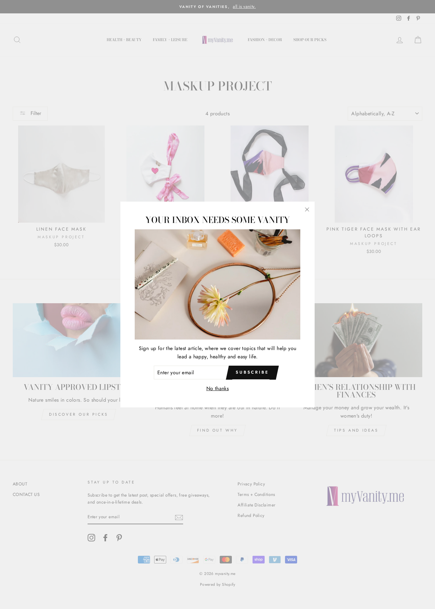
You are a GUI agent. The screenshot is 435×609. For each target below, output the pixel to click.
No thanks (217, 388)
